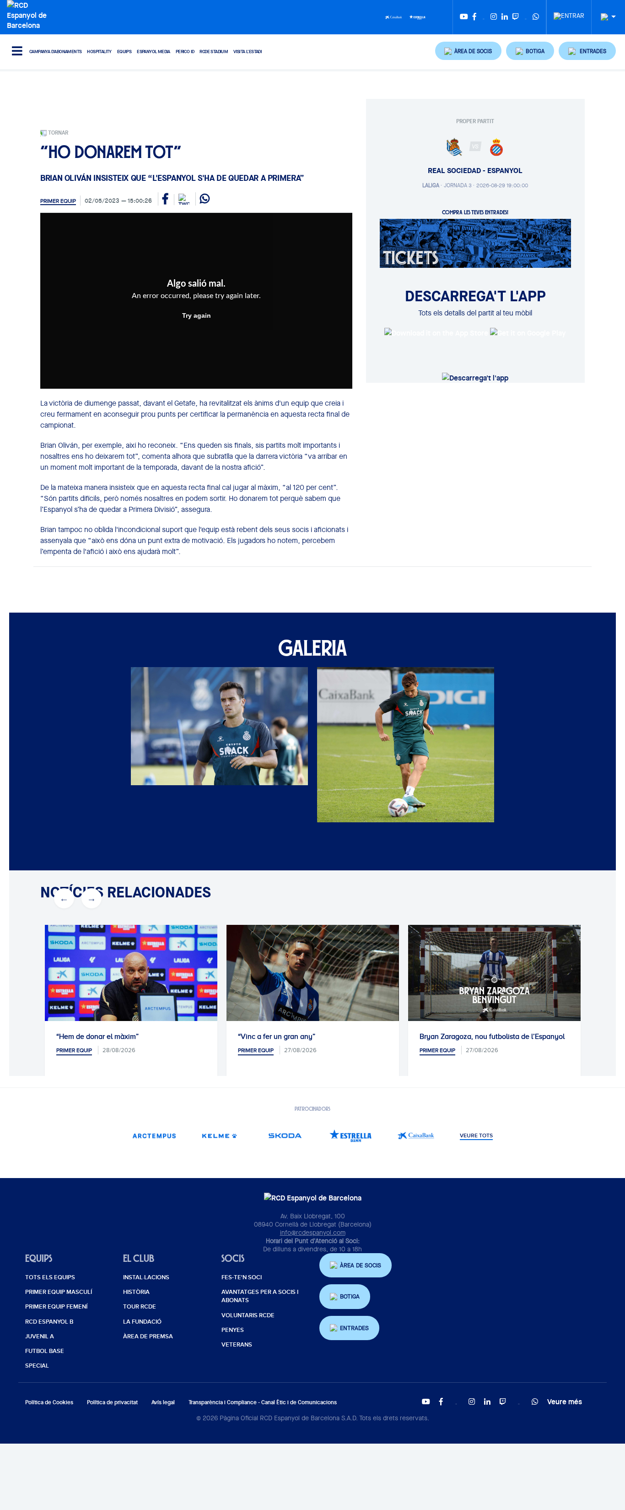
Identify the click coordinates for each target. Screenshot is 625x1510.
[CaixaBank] (416, 1136)
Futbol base (44, 1351)
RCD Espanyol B (49, 1321)
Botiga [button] (350, 1296)
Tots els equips (50, 1277)
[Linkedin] (504, 17)
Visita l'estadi (247, 51)
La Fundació (142, 1321)
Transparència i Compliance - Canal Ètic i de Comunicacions (263, 1402)
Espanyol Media (153, 51)
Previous (64, 898)
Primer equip (58, 201)
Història (136, 1292)
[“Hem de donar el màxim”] (131, 982)
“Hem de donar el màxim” (97, 1036)
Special (37, 1365)
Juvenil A (39, 1336)
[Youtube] (464, 17)
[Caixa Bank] (393, 16)
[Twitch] (515, 17)
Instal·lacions (146, 1277)
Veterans (236, 1344)
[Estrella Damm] (417, 16)
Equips (124, 51)
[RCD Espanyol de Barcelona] (29, 14)
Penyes (232, 1330)
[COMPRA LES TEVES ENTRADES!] (475, 243)
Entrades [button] (354, 1328)
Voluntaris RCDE (248, 1315)
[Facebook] (474, 17)
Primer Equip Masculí (58, 1292)
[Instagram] (493, 17)
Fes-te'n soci (241, 1277)
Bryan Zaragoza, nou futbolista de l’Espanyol (492, 1036)
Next (91, 898)
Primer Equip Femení (56, 1306)
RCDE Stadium (213, 51)
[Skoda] (285, 1136)
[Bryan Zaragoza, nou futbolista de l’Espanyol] (494, 973)
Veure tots (476, 1136)
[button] (468, 51)
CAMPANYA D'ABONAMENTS (55, 51)
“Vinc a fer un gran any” (276, 1036)
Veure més (564, 1401)
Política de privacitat (112, 1402)
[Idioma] (605, 17)
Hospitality (99, 51)
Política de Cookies (49, 1402)
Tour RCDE (139, 1306)
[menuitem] (569, 13)
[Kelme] (220, 1136)
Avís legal (163, 1402)
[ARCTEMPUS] (154, 1136)
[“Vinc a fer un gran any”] (312, 982)
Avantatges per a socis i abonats (259, 1296)
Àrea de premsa (148, 1336)
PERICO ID (185, 51)
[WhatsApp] (536, 17)
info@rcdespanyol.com (312, 1232)
